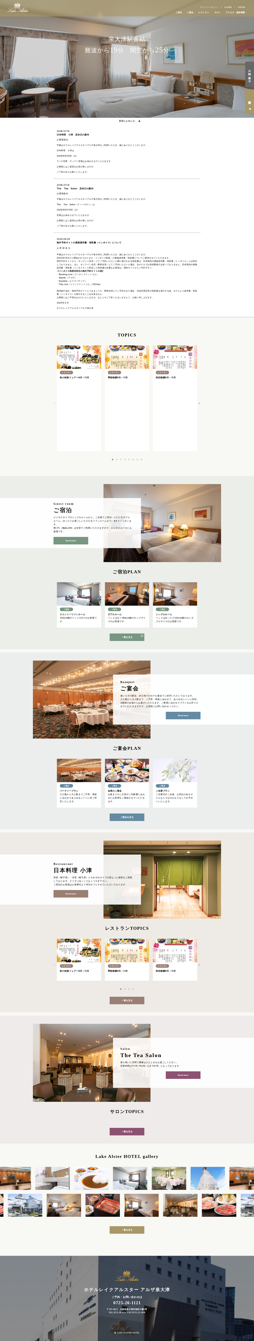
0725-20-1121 (127, 1302)
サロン (217, 12)
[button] (112, 459)
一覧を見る (127, 637)
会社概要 (228, 7)
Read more (71, 540)
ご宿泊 (179, 12)
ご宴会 (190, 12)
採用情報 (241, 7)
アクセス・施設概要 (235, 12)
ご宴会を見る (127, 817)
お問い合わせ (249, 74)
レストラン (203, 12)
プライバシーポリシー (209, 7)
